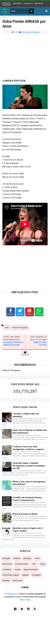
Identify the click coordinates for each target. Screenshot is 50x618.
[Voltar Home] (25, 352)
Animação (6, 558)
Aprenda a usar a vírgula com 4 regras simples (28, 529)
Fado (23, 32)
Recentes (39, 3)
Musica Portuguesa (32, 32)
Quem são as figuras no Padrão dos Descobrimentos (30, 431)
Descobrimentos (21, 564)
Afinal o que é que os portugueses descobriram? (29, 483)
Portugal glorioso (6, 4)
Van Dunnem (18, 580)
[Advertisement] (25, 55)
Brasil (37, 558)
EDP (34, 564)
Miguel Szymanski (31, 569)
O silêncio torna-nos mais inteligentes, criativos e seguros (28, 447)
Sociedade (36, 575)
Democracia (7, 564)
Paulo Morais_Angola (10, 575)
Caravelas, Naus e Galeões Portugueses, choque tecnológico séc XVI (29, 465)
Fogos (42, 564)
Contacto (28, 3)
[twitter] (21, 609)
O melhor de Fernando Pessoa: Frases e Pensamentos (27, 498)
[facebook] (15, 609)
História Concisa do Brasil (25, 514)
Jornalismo (6, 569)
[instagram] (28, 609)
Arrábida (16, 558)
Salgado (25, 575)
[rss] (34, 609)
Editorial (17, 3)
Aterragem (27, 558)
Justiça (17, 569)
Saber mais (25, 599)
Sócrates (5, 580)
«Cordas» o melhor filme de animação (26, 415)
